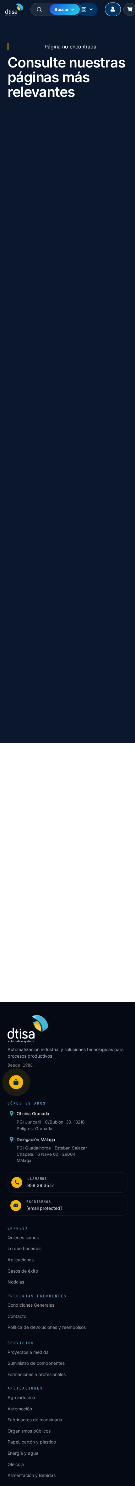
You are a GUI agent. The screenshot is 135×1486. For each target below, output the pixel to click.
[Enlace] (67, 1183)
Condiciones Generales (31, 1305)
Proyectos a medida (28, 1352)
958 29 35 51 (42, 823)
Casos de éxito (23, 1271)
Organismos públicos (29, 1431)
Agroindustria (21, 1397)
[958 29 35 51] (17, 823)
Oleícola (16, 1464)
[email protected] (46, 836)
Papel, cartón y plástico (32, 1441)
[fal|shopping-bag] (16, 1082)
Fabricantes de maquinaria (35, 1419)
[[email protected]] (17, 836)
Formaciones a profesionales (37, 1374)
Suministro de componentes (36, 1363)
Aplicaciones (21, 1259)
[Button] (113, 9)
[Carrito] (130, 9)
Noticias (16, 1281)
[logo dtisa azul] (14, 9)
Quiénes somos (23, 1237)
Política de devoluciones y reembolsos (47, 1327)
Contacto (17, 1316)
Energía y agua (23, 1453)
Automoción (20, 1408)
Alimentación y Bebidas (32, 1475)
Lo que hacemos (24, 1248)
